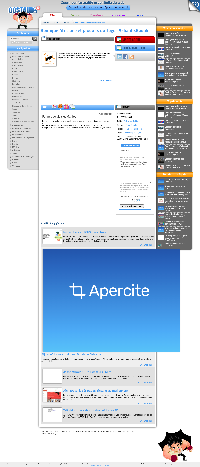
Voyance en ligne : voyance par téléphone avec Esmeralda (176, 230)
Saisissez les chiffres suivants (134, 196)
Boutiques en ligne (57, 23)
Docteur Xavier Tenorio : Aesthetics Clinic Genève (175, 67)
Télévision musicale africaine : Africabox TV (90, 410)
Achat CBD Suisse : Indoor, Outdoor (176, 180)
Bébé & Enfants (18, 72)
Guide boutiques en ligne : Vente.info (176, 244)
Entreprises (17, 125)
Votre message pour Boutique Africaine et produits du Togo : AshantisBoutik (133, 164)
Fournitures (17, 84)
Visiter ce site (132, 40)
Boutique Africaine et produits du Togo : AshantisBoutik (90, 23)
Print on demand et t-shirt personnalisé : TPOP (175, 223)
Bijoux (15, 78)
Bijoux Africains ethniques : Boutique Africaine (71, 354)
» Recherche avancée (21, 42)
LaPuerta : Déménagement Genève (176, 61)
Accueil (46, 22)
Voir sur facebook (134, 129)
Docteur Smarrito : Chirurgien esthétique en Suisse (177, 93)
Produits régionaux (67, 23)
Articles (75, 15)
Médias (15, 147)
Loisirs (15, 90)
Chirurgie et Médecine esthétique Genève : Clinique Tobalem (177, 42)
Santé (14, 109)
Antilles (17, 102)
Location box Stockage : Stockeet (175, 87)
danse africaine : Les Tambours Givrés (87, 372)
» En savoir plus (145, 245)
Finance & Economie (21, 128)
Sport (14, 115)
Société (15, 160)
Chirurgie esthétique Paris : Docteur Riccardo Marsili (176, 34)
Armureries (17, 62)
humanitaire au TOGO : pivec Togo (84, 232)
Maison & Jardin (19, 94)
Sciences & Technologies (23, 157)
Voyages (16, 166)
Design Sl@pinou (88, 431)
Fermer (107, 465)
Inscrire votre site (49, 431)
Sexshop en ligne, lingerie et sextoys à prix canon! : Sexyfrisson (177, 238)
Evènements (118, 15)
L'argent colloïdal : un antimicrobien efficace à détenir (175, 216)
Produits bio (17, 97)
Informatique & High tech (23, 138)
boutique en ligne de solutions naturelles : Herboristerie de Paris (177, 201)
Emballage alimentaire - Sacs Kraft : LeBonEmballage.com (177, 193)
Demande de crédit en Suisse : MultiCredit (177, 48)
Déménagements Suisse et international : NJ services (176, 74)
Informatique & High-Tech (23, 87)
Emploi (140, 15)
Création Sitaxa (64, 431)
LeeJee (76, 431)
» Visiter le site (105, 81)
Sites (52, 15)
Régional (16, 150)
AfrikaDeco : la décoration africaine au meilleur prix (95, 390)
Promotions (96, 15)
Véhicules (16, 119)
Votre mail (124, 150)
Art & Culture (18, 53)
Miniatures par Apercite (124, 431)
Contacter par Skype (132, 133)
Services (16, 112)
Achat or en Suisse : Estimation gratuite (173, 80)
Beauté (15, 75)
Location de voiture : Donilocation (173, 55)
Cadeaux (16, 81)
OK (34, 39)
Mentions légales (105, 431)
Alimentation (17, 59)
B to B (14, 69)
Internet (15, 141)
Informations (18, 135)
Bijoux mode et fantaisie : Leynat (175, 187)
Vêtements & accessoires (23, 122)
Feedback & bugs (49, 434)
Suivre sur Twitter (131, 121)
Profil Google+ (132, 125)
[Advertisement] (77, 46)
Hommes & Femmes (21, 132)
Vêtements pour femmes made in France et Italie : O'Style (175, 208)
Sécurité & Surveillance (22, 106)
